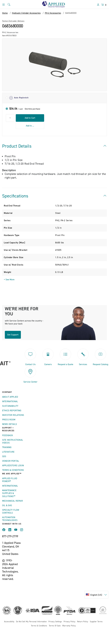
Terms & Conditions (13, 470)
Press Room (8, 419)
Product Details (17, 146)
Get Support (12, 334)
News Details (9, 424)
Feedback (7, 435)
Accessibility (9, 622)
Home (5, 13)
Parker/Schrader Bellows (13, 21)
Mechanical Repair (12, 500)
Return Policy (82, 622)
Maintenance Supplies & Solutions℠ (9, 493)
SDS (4, 456)
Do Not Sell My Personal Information (31, 622)
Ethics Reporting (11, 410)
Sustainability (10, 406)
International (10, 401)
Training (6, 447)
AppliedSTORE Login (13, 465)
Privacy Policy (69, 622)
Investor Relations (13, 415)
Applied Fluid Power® (9, 480)
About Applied (10, 396)
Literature (8, 451)
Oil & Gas (7, 505)
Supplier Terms (96, 622)
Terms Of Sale (55, 626)
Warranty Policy (69, 626)
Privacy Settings (55, 622)
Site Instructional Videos (12, 441)
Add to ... (30, 125)
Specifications (15, 196)
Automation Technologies (9, 519)
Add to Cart (30, 117)
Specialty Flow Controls (10, 511)
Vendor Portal (10, 461)
